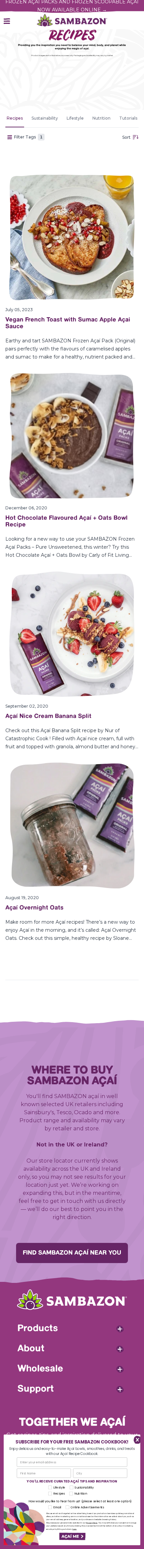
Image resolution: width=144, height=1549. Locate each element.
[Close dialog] (135, 1439)
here (74, 1529)
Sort (126, 137)
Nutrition (101, 118)
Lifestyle (75, 118)
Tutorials (128, 118)
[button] (72, 1536)
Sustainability (44, 118)
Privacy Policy (91, 1523)
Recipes (15, 118)
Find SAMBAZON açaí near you (72, 1253)
